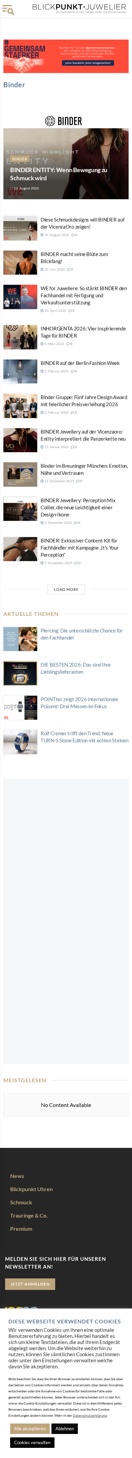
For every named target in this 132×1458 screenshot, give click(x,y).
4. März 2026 (54, 344)
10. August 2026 (56, 235)
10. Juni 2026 (54, 269)
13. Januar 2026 (56, 447)
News (17, 1176)
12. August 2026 (26, 188)
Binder (19, 159)
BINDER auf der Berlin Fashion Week (80, 363)
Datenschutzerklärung (90, 1415)
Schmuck (21, 1202)
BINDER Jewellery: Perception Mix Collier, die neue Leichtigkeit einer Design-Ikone (78, 507)
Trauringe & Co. (29, 1215)
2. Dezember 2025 (58, 522)
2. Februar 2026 (56, 412)
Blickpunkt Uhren (31, 1189)
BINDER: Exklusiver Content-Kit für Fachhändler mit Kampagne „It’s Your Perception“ (80, 547)
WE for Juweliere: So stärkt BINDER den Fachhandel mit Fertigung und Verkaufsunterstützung (84, 295)
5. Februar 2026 (56, 371)
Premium (21, 1228)
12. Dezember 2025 (59, 481)
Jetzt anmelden (30, 1284)
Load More (66, 589)
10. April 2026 (55, 310)
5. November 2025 (58, 563)
